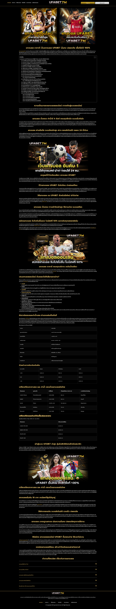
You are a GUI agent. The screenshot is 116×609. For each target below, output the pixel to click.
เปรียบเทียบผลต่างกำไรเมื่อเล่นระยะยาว (33, 80)
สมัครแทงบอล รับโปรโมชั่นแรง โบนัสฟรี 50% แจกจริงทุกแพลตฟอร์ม (37, 71)
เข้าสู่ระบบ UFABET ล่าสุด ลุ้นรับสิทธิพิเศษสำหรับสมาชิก (34, 82)
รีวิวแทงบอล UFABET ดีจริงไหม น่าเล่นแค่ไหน (32, 66)
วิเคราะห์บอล (39, 504)
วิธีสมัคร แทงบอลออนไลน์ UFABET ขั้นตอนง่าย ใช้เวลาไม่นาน (35, 90)
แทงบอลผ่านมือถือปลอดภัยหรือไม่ (33, 97)
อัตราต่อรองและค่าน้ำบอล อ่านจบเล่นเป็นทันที (32, 76)
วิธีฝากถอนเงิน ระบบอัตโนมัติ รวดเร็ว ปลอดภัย (32, 87)
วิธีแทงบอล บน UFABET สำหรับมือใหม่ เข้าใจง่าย (33, 68)
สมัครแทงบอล (35, 2)
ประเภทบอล (28, 2)
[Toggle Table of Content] (94, 57)
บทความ (13, 2)
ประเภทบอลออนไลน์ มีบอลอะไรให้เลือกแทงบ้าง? (33, 74)
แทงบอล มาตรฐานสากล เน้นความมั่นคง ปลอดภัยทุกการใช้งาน (36, 88)
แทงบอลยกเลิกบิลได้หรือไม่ (31, 99)
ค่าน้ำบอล (27, 318)
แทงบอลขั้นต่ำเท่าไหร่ (29, 94)
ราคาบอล (54, 271)
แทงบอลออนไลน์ (22, 51)
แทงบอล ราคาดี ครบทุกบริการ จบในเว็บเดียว (32, 73)
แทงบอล (9, 2)
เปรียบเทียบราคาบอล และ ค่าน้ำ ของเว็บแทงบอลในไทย (34, 79)
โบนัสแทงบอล (37, 225)
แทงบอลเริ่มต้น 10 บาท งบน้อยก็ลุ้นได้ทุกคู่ (31, 85)
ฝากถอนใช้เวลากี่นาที (30, 96)
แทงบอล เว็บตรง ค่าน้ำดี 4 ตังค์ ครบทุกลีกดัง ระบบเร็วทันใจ (35, 62)
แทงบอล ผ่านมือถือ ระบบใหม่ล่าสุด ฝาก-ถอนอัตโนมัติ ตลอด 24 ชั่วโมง (37, 63)
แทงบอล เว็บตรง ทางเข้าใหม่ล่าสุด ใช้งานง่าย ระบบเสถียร (34, 70)
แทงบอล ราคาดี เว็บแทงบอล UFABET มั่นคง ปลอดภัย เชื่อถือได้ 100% (34, 59)
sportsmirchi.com (58, 605)
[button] (58, 565)
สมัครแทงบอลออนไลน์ (23, 540)
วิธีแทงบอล (18, 2)
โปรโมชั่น (23, 2)
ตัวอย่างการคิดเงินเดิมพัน (30, 77)
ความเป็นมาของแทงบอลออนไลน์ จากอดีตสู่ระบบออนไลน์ (34, 60)
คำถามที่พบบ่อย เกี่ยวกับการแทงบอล (30, 93)
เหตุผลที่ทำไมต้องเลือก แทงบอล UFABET (31, 65)
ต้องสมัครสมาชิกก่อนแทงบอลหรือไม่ (33, 100)
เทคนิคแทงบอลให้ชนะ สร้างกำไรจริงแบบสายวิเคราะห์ (34, 91)
